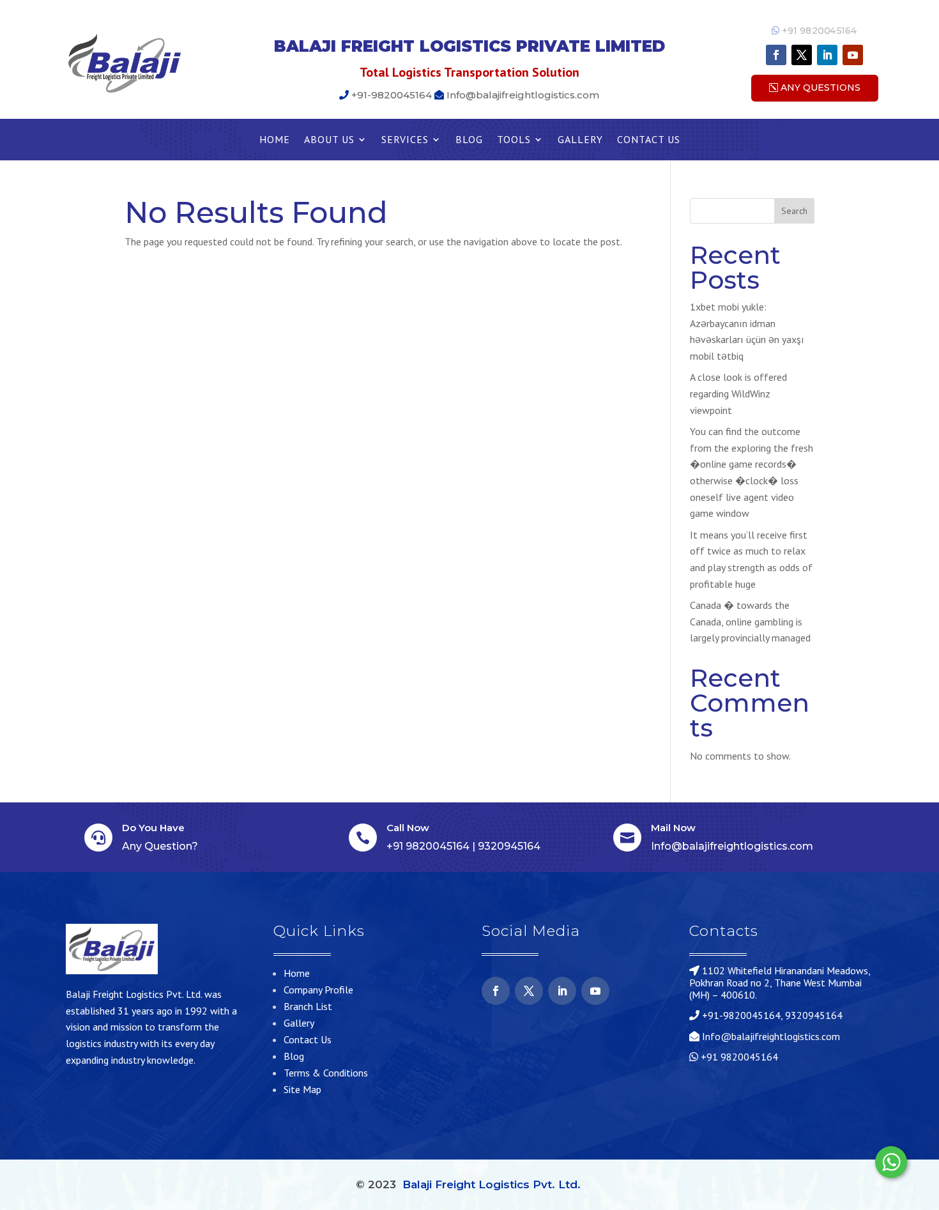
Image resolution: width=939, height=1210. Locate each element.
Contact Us (648, 140)
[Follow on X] (801, 55)
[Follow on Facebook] (776, 55)
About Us (329, 140)
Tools (514, 140)
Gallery (580, 140)
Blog (469, 140)
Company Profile (318, 989)
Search (794, 211)
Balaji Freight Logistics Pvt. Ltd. (491, 1184)
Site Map (302, 1089)
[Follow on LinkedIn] (827, 55)
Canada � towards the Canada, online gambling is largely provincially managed (750, 621)
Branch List (308, 1006)
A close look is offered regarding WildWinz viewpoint (738, 393)
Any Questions (820, 87)
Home (274, 140)
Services (405, 140)
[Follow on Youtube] (853, 55)
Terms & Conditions (326, 1072)
